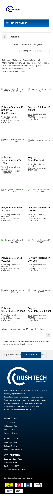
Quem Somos (9, 422)
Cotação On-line (10, 446)
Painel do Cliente (11, 433)
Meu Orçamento (10, 442)
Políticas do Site (10, 426)
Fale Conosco (9, 429)
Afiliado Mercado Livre (13, 449)
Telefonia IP (18, 23)
